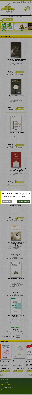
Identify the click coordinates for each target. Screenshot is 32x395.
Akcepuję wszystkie (23, 201)
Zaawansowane (7, 201)
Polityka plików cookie (18, 196)
